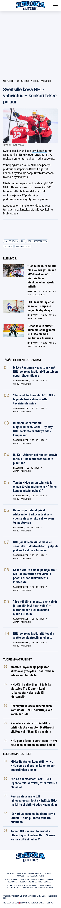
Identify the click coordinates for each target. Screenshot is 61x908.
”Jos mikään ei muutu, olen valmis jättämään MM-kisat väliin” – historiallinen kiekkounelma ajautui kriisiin (42, 276)
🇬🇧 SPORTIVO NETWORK (29, 903)
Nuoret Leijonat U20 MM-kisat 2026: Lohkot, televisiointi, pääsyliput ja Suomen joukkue (29, 886)
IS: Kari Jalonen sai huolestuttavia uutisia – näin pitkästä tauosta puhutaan (35, 459)
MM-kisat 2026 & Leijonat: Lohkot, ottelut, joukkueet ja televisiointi (30, 875)
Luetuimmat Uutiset (17, 754)
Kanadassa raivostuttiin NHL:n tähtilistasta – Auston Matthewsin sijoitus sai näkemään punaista (33, 728)
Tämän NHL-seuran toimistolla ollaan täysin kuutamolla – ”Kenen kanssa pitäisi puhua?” (35, 487)
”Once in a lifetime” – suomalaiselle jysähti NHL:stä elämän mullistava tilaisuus (42, 332)
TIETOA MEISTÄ (10, 903)
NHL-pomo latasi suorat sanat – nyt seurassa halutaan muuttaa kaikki (34, 743)
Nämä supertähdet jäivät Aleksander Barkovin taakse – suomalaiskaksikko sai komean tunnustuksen (33, 516)
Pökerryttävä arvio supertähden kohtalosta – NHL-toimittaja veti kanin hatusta (32, 710)
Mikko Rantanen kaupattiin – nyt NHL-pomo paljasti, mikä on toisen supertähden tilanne (35, 371)
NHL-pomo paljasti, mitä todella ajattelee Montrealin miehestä (33, 635)
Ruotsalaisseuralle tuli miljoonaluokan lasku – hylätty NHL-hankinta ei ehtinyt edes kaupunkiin (33, 429)
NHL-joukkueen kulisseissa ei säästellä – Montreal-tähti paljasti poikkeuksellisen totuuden (35, 546)
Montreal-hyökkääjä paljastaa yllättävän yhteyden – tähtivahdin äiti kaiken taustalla (32, 671)
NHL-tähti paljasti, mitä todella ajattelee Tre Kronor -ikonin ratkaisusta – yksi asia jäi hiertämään (31, 691)
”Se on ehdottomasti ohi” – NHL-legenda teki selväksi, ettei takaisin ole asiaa (34, 399)
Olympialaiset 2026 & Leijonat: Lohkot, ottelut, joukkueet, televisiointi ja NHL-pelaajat (30, 881)
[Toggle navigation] (55, 5)
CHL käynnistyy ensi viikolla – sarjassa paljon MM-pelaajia (41, 306)
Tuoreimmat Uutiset (17, 659)
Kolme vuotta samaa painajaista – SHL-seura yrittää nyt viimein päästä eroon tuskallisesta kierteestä (35, 576)
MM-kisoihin (39, 150)
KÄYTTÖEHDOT (47, 903)
